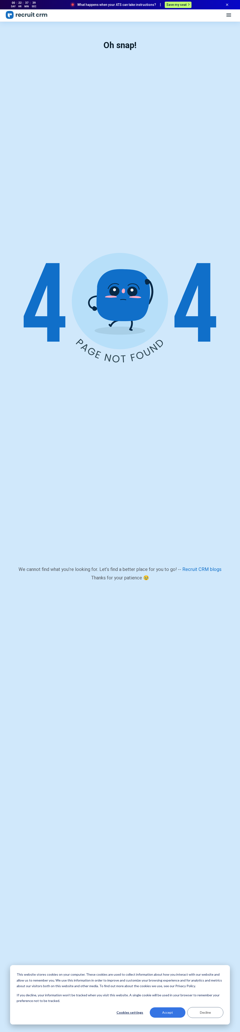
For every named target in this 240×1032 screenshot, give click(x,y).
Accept (167, 1012)
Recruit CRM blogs (201, 569)
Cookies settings (129, 1012)
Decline (205, 1012)
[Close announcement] (227, 4)
